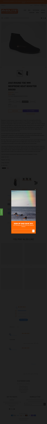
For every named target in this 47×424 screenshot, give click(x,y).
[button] (1, 212)
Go (33, 230)
